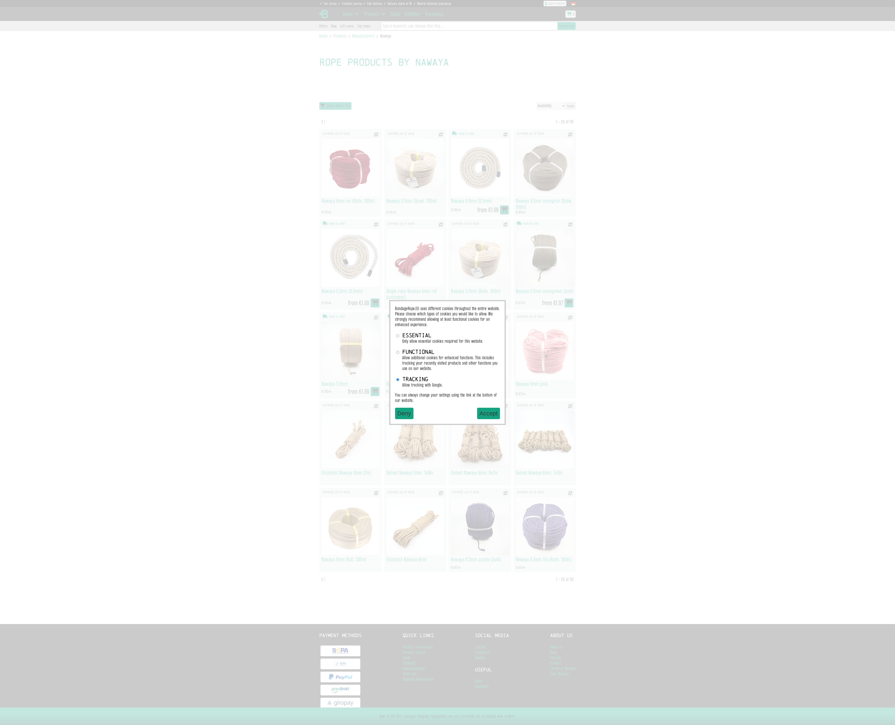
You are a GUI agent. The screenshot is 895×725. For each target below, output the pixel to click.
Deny (404, 413)
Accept (488, 413)
